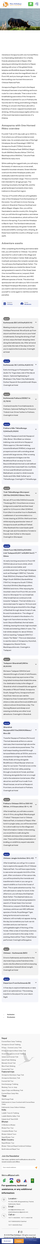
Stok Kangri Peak (7, 1099)
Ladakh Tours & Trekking (10, 1113)
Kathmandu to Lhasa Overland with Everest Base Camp (18, 1103)
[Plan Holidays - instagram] (21, 1232)
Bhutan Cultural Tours (9, 1134)
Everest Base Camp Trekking (12, 1042)
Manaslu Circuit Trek (9, 1063)
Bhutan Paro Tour (8, 1128)
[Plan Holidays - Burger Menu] (36, 4)
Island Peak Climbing (9, 1060)
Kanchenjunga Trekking (10, 1084)
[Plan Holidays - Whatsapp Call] (30, 4)
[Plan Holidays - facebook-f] (19, 1232)
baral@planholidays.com (16, 1210)
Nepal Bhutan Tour (8, 1137)
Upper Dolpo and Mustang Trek (12, 1091)
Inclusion (10, 1015)
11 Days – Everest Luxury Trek (12, 1048)
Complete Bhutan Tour (9, 1131)
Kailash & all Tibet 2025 (10, 1119)
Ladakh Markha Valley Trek (11, 1116)
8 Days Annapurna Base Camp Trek (14, 1051)
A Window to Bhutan (8, 1125)
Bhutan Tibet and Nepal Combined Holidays (16, 1146)
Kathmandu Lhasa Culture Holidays (13, 1107)
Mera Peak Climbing (8, 1066)
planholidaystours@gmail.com (18, 1212)
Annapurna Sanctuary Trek (11, 1078)
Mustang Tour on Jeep (9, 1087)
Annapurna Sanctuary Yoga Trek (13, 1075)
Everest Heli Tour (7, 1069)
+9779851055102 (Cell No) (17, 1221)
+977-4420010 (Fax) (15, 1225)
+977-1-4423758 (26, 1218)
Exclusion (11, 1017)
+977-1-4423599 (14, 1218)
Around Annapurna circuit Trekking (14, 1054)
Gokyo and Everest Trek (10, 1057)
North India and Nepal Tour (11, 1149)
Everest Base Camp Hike (10, 1094)
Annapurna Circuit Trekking (11, 1045)
